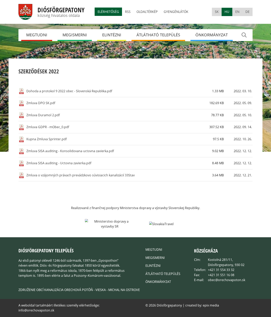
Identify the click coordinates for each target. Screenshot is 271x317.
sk (217, 12)
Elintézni (111, 34)
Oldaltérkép (147, 12)
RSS (128, 12)
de (247, 12)
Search (244, 35)
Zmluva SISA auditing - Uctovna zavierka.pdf (58, 163)
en (237, 12)
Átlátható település (158, 34)
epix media (211, 305)
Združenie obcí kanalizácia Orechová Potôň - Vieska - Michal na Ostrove (79, 290)
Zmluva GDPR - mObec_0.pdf (47, 127)
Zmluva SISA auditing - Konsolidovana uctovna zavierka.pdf (70, 151)
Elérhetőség (108, 12)
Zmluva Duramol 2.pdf (43, 115)
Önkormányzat (211, 34)
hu (227, 12)
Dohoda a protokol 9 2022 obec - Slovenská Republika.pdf (69, 91)
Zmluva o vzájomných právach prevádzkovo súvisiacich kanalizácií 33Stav (80, 175)
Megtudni (36, 34)
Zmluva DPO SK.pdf (40, 103)
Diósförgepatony (61, 9)
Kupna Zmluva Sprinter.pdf (46, 139)
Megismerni (74, 34)
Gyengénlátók (176, 12)
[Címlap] (25, 17)
